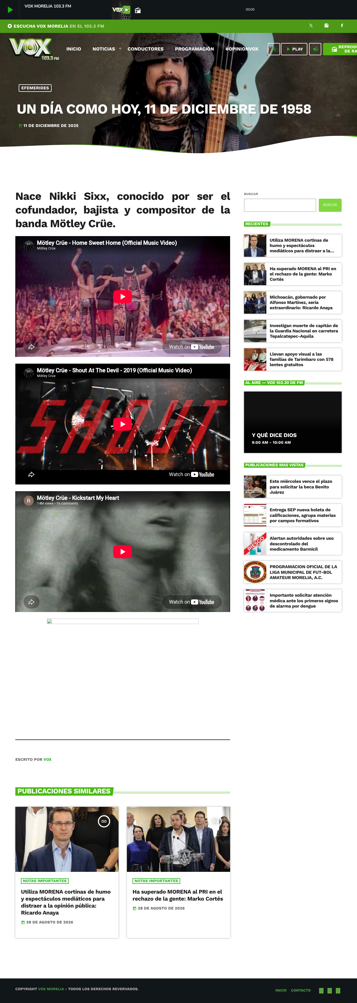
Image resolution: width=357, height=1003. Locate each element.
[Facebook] (342, 26)
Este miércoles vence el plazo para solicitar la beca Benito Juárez (301, 487)
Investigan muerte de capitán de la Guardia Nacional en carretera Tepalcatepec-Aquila (304, 331)
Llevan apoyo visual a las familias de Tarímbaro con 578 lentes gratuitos (302, 359)
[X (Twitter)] (311, 26)
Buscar (251, 194)
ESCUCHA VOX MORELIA (55, 26)
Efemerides (35, 87)
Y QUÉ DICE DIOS (274, 435)
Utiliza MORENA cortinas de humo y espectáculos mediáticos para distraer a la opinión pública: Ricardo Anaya (65, 902)
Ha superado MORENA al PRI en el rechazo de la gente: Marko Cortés (177, 895)
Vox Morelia (51, 989)
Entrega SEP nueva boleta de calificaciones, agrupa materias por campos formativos (303, 515)
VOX (48, 759)
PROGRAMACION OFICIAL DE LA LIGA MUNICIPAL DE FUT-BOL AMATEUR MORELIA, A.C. (303, 572)
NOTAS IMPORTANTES (44, 881)
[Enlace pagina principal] (34, 49)
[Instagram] (326, 26)
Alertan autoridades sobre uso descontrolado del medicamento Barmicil (302, 543)
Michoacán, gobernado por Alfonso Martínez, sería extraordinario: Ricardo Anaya (301, 302)
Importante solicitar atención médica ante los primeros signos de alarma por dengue (304, 600)
